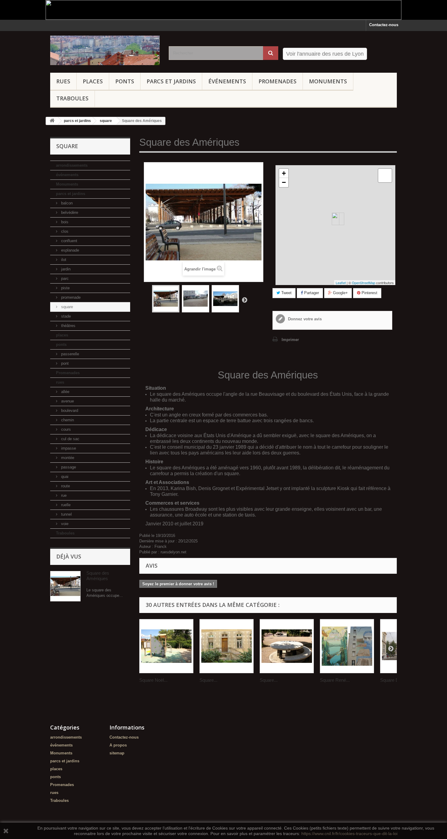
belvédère (69, 212)
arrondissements (72, 165)
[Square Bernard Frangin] (226, 646)
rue (63, 495)
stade (65, 316)
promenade (70, 297)
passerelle (69, 354)
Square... (208, 680)
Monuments (328, 81)
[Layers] (385, 175)
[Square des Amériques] (165, 298)
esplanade (69, 250)
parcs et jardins (171, 81)
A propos (118, 745)
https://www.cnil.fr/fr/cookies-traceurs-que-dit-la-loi (349, 833)
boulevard (69, 410)
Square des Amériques (97, 575)
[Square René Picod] (347, 646)
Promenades (277, 81)
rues (63, 81)
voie (64, 523)
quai (64, 476)
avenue (67, 401)
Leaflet (341, 282)
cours (65, 429)
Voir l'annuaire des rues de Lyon (325, 54)
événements (227, 81)
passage (68, 467)
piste (65, 288)
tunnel (66, 514)
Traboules (72, 98)
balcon (66, 203)
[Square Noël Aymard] (166, 646)
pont (64, 363)
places (93, 81)
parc (64, 278)
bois (64, 222)
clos (64, 231)
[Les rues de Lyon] (105, 50)
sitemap (116, 753)
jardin (65, 269)
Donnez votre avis (304, 319)
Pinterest (368, 293)
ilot (63, 259)
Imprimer (290, 339)
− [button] (284, 182)
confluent (68, 240)
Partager (311, 293)
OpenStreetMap (363, 282)
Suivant (244, 300)
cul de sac (69, 439)
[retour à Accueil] (52, 121)
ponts (124, 81)
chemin (67, 420)
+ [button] (284, 173)
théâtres (67, 325)
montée (67, 457)
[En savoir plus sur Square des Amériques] (65, 586)
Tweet (286, 293)
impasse (68, 448)
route (65, 486)
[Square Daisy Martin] (287, 646)
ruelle (65, 505)
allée (64, 391)
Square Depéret (395, 680)
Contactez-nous (383, 25)
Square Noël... (153, 680)
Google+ (340, 293)
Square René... (335, 680)
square (66, 307)
